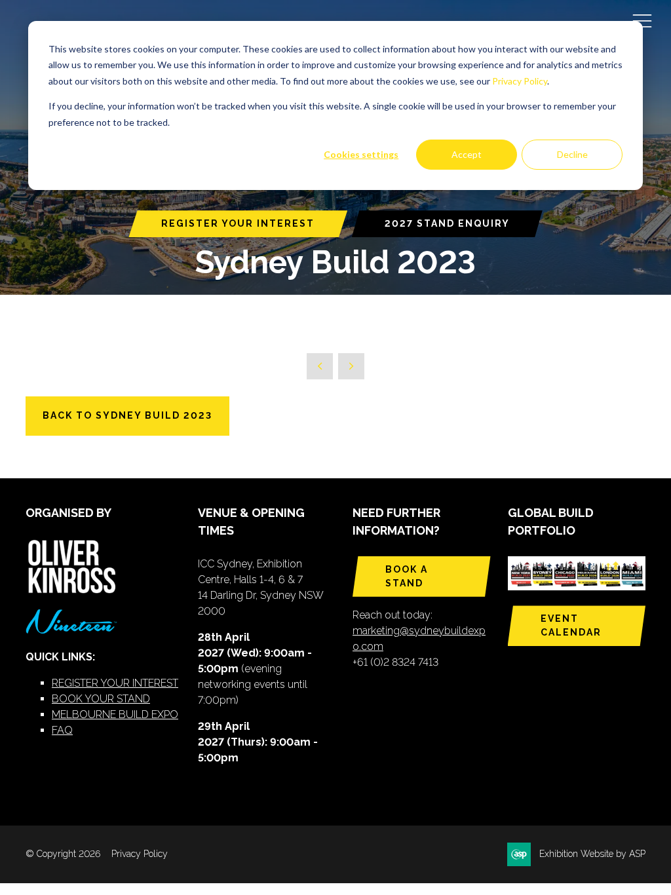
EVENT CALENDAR (571, 625)
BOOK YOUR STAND (101, 699)
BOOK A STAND (406, 576)
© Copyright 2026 (63, 853)
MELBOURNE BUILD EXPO (115, 714)
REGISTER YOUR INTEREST (238, 223)
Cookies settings (361, 154)
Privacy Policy (519, 80)
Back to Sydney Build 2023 (127, 415)
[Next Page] (351, 366)
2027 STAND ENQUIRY (447, 223)
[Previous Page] (320, 366)
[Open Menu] (642, 20)
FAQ (62, 730)
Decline (572, 154)
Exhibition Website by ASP (592, 853)
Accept (466, 154)
